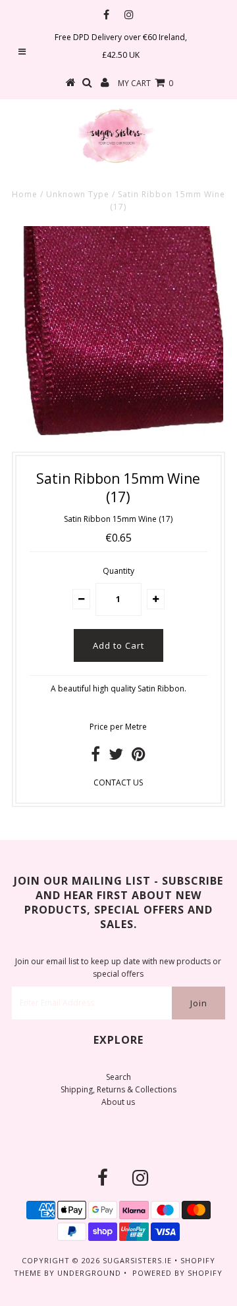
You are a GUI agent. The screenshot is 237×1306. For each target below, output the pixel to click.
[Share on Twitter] (116, 756)
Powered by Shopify (177, 1273)
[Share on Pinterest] (138, 756)
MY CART (145, 83)
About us (118, 1102)
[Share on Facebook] (95, 756)
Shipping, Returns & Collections (118, 1089)
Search (118, 1077)
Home (25, 194)
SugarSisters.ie (137, 1260)
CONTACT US (118, 782)
